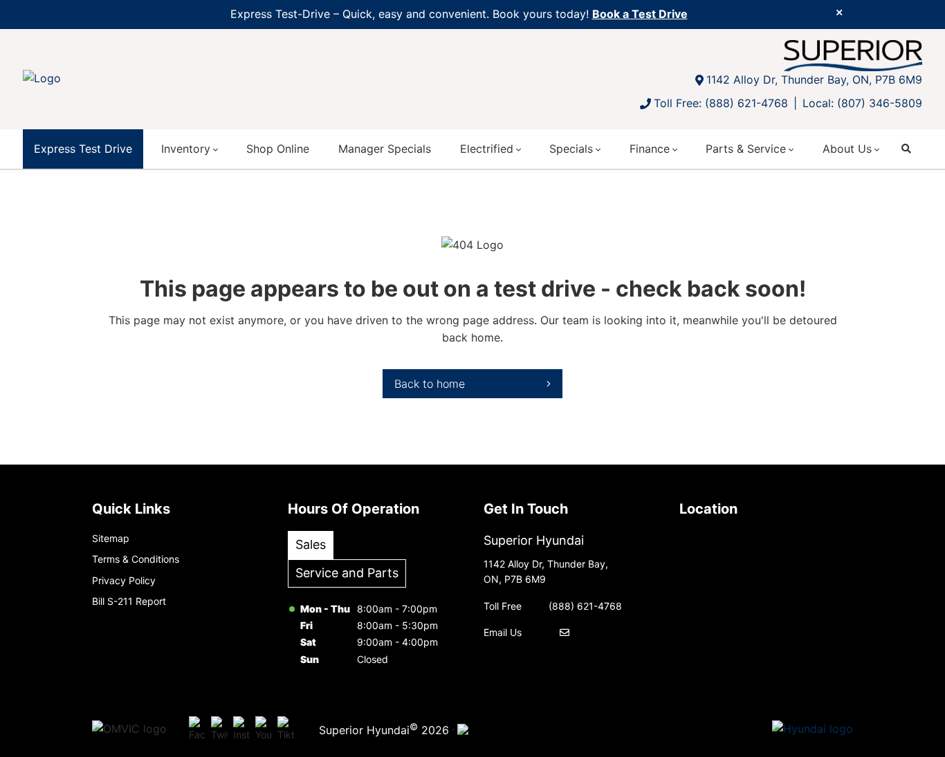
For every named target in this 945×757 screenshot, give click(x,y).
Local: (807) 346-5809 (862, 103)
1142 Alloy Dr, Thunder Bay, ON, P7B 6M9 (814, 79)
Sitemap (110, 538)
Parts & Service (746, 149)
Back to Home (429, 384)
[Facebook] (197, 729)
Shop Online (277, 149)
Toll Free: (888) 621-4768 (721, 103)
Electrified (486, 149)
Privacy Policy (124, 580)
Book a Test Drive (640, 14)
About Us (847, 149)
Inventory (185, 149)
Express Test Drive (83, 149)
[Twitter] (219, 729)
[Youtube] (263, 729)
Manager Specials (384, 149)
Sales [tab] (310, 544)
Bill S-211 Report (129, 601)
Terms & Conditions (135, 559)
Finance (650, 149)
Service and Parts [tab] (346, 573)
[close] (839, 12)
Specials (571, 149)
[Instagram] (241, 729)
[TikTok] (285, 729)
